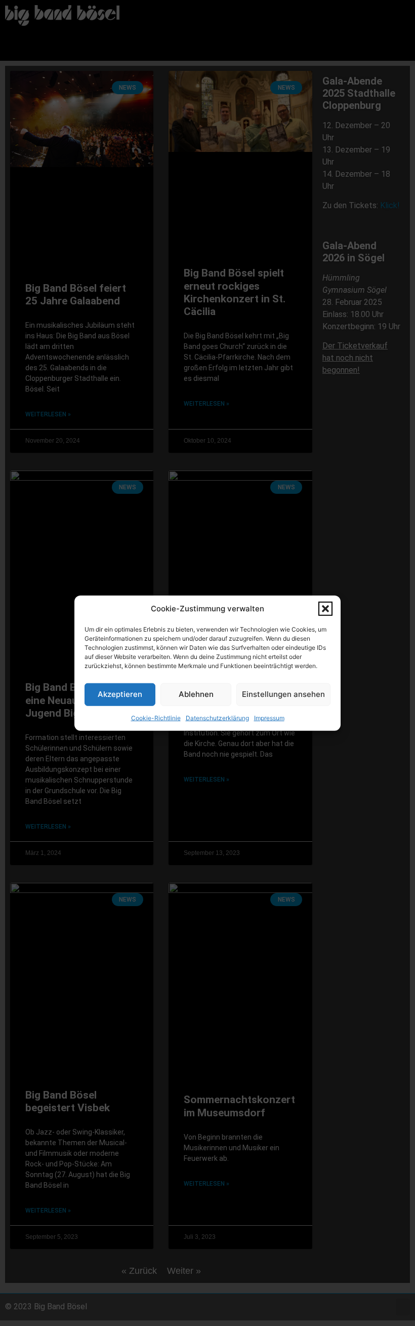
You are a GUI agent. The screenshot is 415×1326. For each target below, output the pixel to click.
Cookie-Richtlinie (156, 717)
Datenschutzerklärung (217, 717)
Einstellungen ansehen (283, 694)
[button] (325, 609)
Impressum (269, 717)
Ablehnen (196, 694)
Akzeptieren (120, 694)
